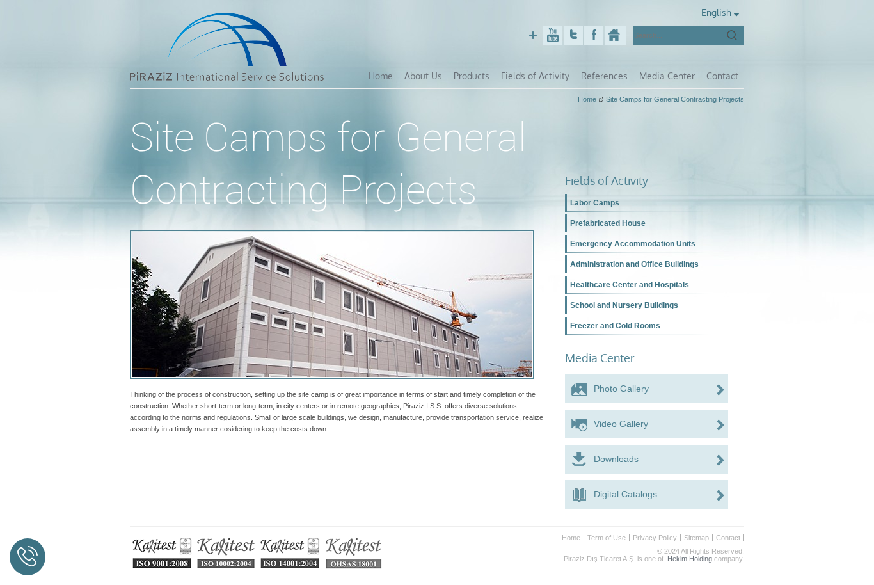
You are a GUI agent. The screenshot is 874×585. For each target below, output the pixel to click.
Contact (722, 75)
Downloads (616, 459)
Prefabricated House (608, 223)
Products (471, 75)
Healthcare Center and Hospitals (629, 284)
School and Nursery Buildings (624, 305)
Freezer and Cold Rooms (615, 325)
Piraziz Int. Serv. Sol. (615, 35)
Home (381, 75)
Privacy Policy (655, 537)
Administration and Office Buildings (634, 264)
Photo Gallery (621, 388)
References (604, 75)
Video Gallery (621, 424)
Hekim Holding (689, 559)
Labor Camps (594, 202)
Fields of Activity (535, 75)
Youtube (552, 35)
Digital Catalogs (625, 494)
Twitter (573, 35)
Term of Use (606, 537)
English (716, 12)
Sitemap (696, 537)
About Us (423, 75)
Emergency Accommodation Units (632, 243)
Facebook (593, 35)
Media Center (667, 75)
